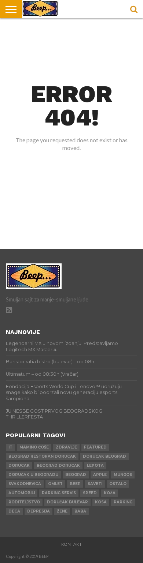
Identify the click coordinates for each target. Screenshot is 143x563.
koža (109, 493)
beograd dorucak (58, 465)
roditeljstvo (24, 502)
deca (14, 511)
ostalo (117, 483)
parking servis (59, 493)
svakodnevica (24, 483)
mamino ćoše (34, 447)
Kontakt (71, 544)
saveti (95, 483)
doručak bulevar (67, 502)
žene (62, 511)
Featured (95, 447)
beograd (75, 474)
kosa (101, 502)
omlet (55, 483)
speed (90, 493)
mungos (123, 474)
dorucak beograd (104, 456)
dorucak (19, 465)
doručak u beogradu (33, 474)
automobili (21, 493)
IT (10, 447)
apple (100, 474)
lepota (95, 465)
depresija (38, 511)
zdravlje (66, 447)
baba (80, 511)
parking (123, 502)
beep (75, 483)
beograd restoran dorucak (42, 456)
